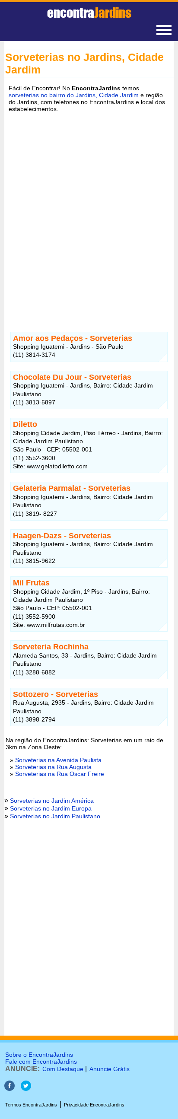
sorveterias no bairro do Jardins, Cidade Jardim (74, 95)
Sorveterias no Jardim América (52, 800)
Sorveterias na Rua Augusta (53, 766)
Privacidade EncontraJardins (94, 1104)
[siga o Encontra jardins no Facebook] (9, 1088)
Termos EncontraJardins (31, 1104)
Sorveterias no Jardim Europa (51, 808)
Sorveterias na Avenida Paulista (58, 760)
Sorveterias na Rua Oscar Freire (59, 773)
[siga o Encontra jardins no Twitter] (26, 1088)
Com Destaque (62, 1068)
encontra (89, 12)
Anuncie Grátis (109, 1068)
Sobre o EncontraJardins (39, 1054)
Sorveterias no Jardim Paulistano (55, 816)
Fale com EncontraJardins (41, 1061)
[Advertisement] (89, 212)
